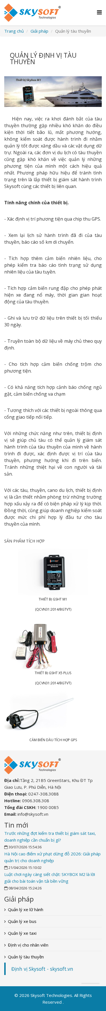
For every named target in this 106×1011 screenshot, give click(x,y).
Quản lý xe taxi (22, 933)
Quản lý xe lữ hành (25, 909)
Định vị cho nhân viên (28, 945)
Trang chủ (14, 31)
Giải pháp (39, 31)
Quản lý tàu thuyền (26, 957)
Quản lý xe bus (22, 921)
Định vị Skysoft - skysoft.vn (42, 968)
